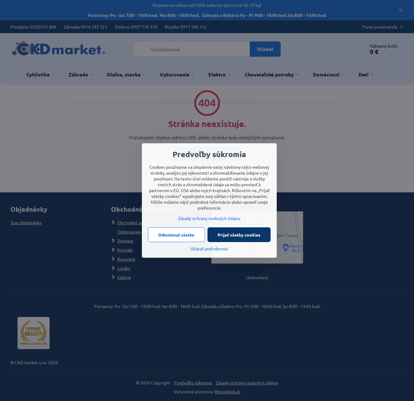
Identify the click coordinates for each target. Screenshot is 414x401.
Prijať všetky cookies (239, 234)
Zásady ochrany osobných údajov (209, 218)
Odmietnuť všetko (176, 234)
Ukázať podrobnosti (209, 248)
